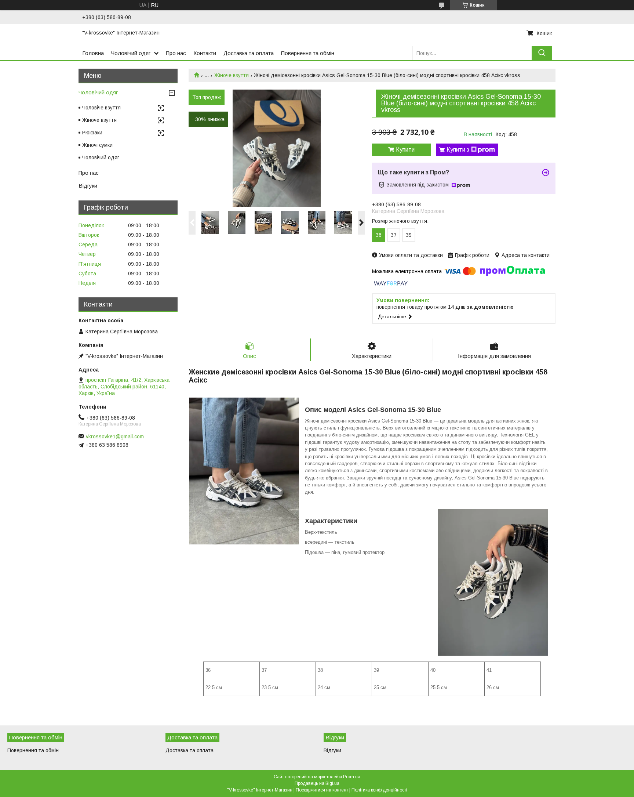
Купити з (458, 149)
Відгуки (88, 185)
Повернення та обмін (307, 53)
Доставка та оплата (248, 53)
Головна (93, 53)
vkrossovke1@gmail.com (115, 436)
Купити (405, 149)
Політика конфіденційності (379, 790)
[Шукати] (542, 53)
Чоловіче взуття (101, 108)
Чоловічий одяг (130, 53)
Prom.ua (351, 776)
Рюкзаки (92, 132)
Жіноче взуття (231, 75)
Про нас (176, 53)
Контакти (204, 53)
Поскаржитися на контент (322, 790)
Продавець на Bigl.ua (317, 783)
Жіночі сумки (97, 145)
